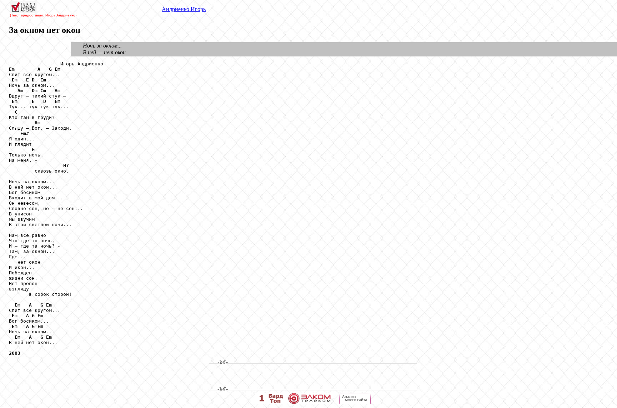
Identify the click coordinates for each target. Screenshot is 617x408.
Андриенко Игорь (184, 9)
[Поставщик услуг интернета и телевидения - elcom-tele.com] (309, 402)
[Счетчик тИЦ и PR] (355, 402)
